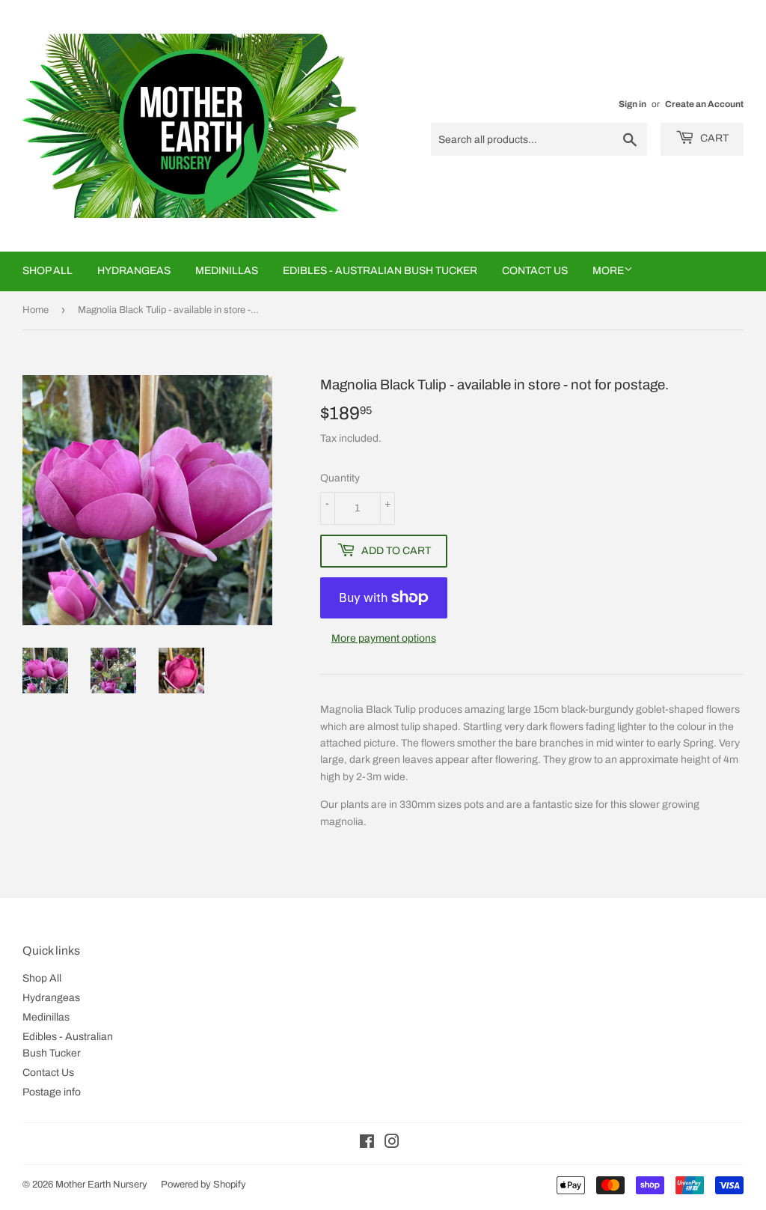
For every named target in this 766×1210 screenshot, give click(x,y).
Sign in (632, 104)
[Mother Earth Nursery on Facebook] (367, 1143)
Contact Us (535, 270)
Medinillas (226, 270)
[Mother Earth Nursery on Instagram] (391, 1143)
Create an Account (704, 104)
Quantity (340, 478)
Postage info (51, 1092)
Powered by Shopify (203, 1184)
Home (35, 310)
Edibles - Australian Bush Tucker (380, 270)
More (608, 270)
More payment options (383, 638)
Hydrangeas (134, 270)
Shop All (47, 270)
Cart (713, 138)
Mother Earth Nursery (101, 1184)
